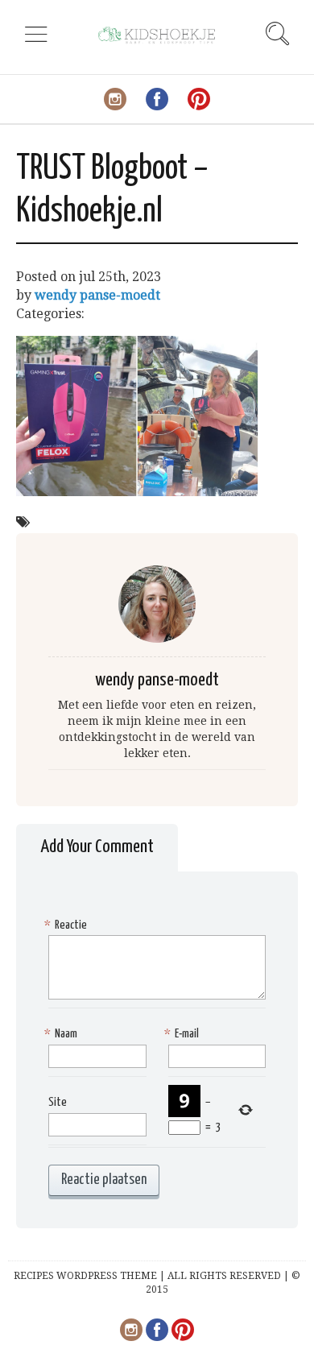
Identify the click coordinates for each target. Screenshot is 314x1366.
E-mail (183, 1034)
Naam (62, 1034)
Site (57, 1102)
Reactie (67, 925)
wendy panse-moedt (97, 295)
